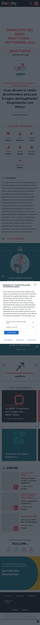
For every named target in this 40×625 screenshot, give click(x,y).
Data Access (20, 340)
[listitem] (20, 322)
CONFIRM (11, 332)
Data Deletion (8, 340)
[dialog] (20, 312)
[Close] (36, 285)
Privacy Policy (31, 340)
